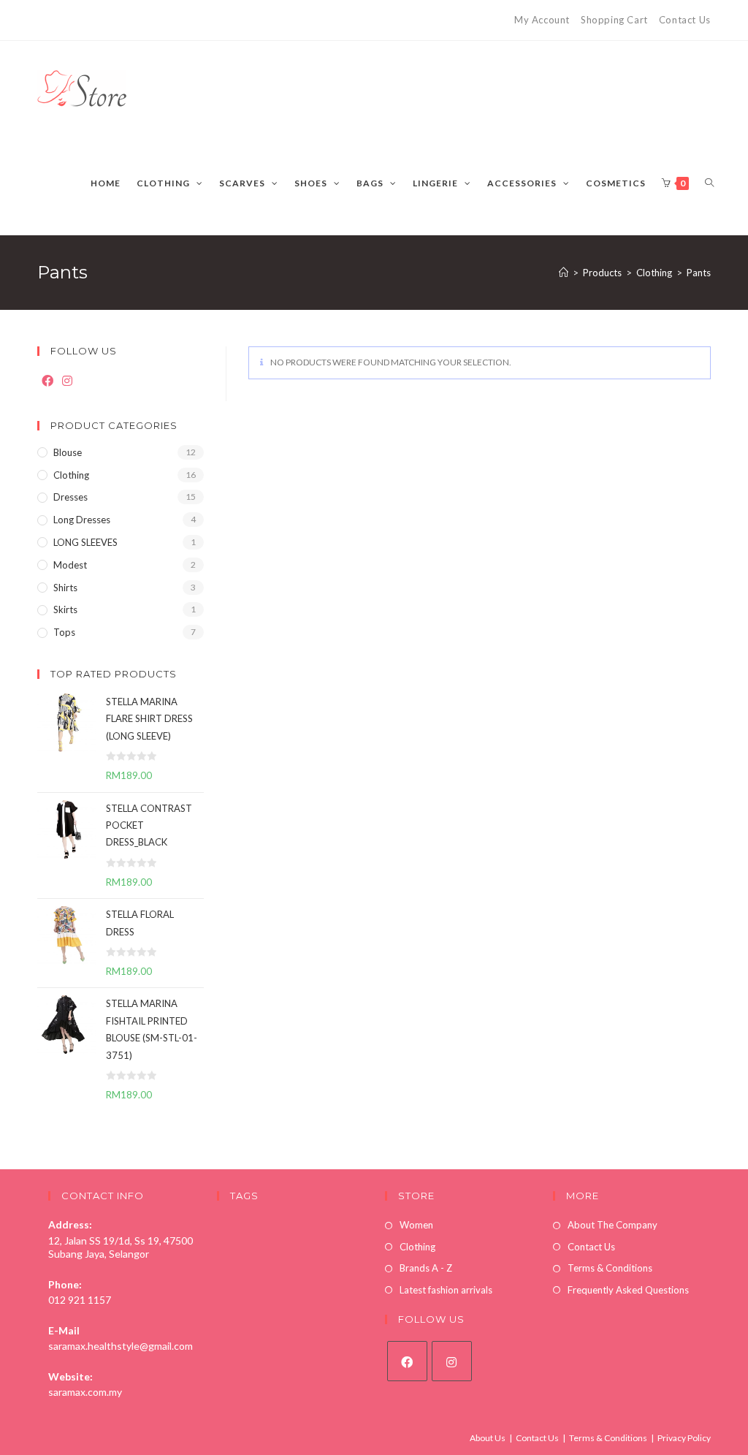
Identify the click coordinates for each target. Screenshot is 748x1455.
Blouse (67, 452)
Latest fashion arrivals (446, 1290)
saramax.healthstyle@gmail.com (120, 1346)
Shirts (65, 587)
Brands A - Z (426, 1268)
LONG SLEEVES (85, 542)
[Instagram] (67, 381)
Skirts (65, 609)
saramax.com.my (85, 1392)
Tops (64, 632)
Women (416, 1225)
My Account (542, 20)
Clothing (71, 475)
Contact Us (685, 20)
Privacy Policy (684, 1437)
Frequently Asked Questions (628, 1290)
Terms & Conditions (610, 1268)
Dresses (70, 497)
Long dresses (81, 519)
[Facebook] (47, 381)
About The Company (612, 1225)
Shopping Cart (614, 20)
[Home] (563, 272)
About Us (487, 1437)
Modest (70, 565)
